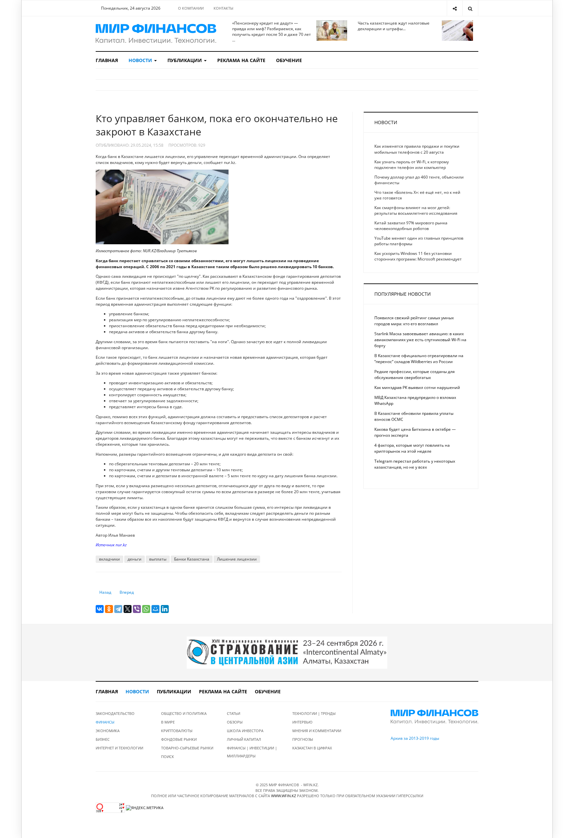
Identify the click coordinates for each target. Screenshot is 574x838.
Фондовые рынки (179, 739)
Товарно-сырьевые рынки (187, 747)
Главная (107, 60)
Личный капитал (244, 739)
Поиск (167, 756)
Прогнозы (302, 739)
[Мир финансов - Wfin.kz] (156, 33)
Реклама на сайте (241, 60)
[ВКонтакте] (100, 609)
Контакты (223, 8)
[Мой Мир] (155, 609)
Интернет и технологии (119, 747)
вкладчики (109, 559)
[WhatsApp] (146, 609)
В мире (168, 722)
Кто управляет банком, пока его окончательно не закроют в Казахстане (217, 125)
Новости (141, 60)
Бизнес (103, 739)
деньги (135, 559)
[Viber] (137, 609)
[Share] (454, 8)
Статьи (233, 713)
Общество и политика (184, 713)
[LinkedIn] (165, 609)
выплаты (157, 559)
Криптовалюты (176, 730)
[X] (128, 609)
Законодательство (115, 713)
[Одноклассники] (109, 609)
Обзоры (234, 722)
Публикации (185, 60)
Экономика (108, 730)
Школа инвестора (245, 730)
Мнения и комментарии (316, 730)
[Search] (470, 8)
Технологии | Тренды (313, 713)
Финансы (105, 722)
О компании (191, 8)
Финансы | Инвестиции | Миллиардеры (252, 751)
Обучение (289, 60)
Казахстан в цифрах (312, 747)
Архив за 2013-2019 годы (415, 738)
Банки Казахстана (191, 559)
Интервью (302, 722)
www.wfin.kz (283, 795)
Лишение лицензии (237, 559)
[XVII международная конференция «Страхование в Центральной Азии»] (287, 652)
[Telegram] (118, 609)
